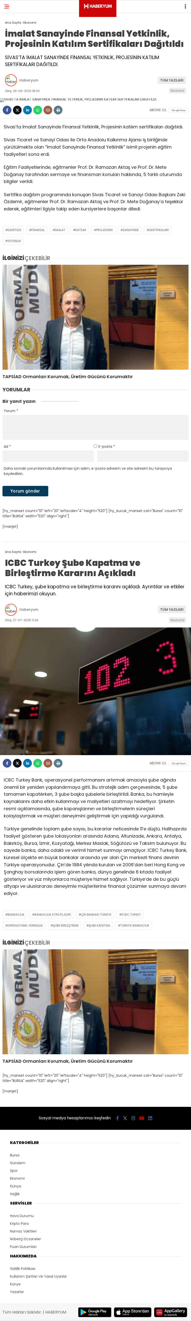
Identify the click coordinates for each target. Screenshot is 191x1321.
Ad (7, 446)
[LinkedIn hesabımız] (150, 1118)
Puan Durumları (23, 1246)
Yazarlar (17, 1291)
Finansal (38, 230)
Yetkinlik (14, 241)
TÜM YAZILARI (172, 80)
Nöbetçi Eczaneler (25, 1238)
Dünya (15, 1186)
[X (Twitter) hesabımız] (125, 1118)
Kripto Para (19, 1223)
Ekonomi (177, 90)
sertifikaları (159, 230)
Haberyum (28, 80)
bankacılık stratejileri (53, 914)
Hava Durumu (22, 1215)
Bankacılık (16, 914)
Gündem (17, 1162)
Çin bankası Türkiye (96, 914)
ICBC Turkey (131, 914)
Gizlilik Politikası (22, 1268)
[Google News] (179, 110)
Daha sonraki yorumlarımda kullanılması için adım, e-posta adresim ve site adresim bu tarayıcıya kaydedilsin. (88, 471)
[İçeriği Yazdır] (58, 110)
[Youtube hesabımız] (141, 1118)
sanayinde (131, 230)
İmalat (60, 230)
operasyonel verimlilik (25, 925)
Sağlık (15, 1193)
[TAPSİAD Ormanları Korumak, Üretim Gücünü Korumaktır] (95, 317)
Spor (14, 1170)
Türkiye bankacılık (134, 925)
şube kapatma (99, 925)
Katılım (80, 230)
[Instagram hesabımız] (133, 1118)
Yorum (11, 410)
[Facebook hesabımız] (117, 1118)
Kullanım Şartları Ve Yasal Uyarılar (38, 1276)
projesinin (104, 230)
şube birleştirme (66, 925)
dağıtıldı (14, 230)
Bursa (14, 1155)
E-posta (106, 446)
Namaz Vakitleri (23, 1231)
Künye (15, 1284)
